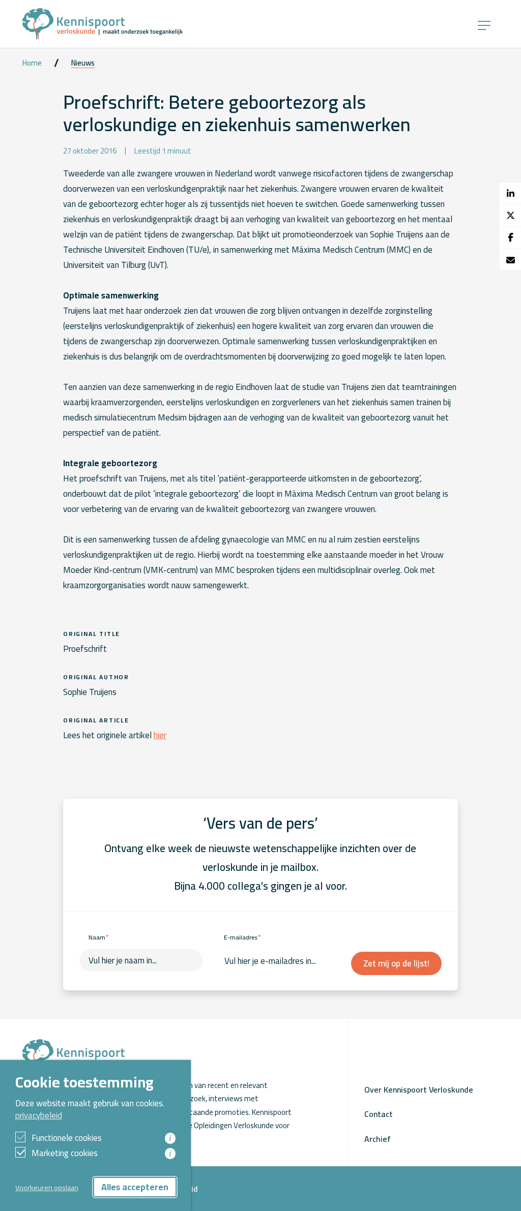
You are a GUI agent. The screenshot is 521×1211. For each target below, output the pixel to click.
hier (160, 735)
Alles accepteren (134, 1186)
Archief (377, 1139)
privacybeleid (38, 1115)
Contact (378, 1114)
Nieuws (83, 63)
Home (32, 63)
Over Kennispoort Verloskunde (418, 1089)
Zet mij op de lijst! (396, 963)
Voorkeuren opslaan (46, 1187)
